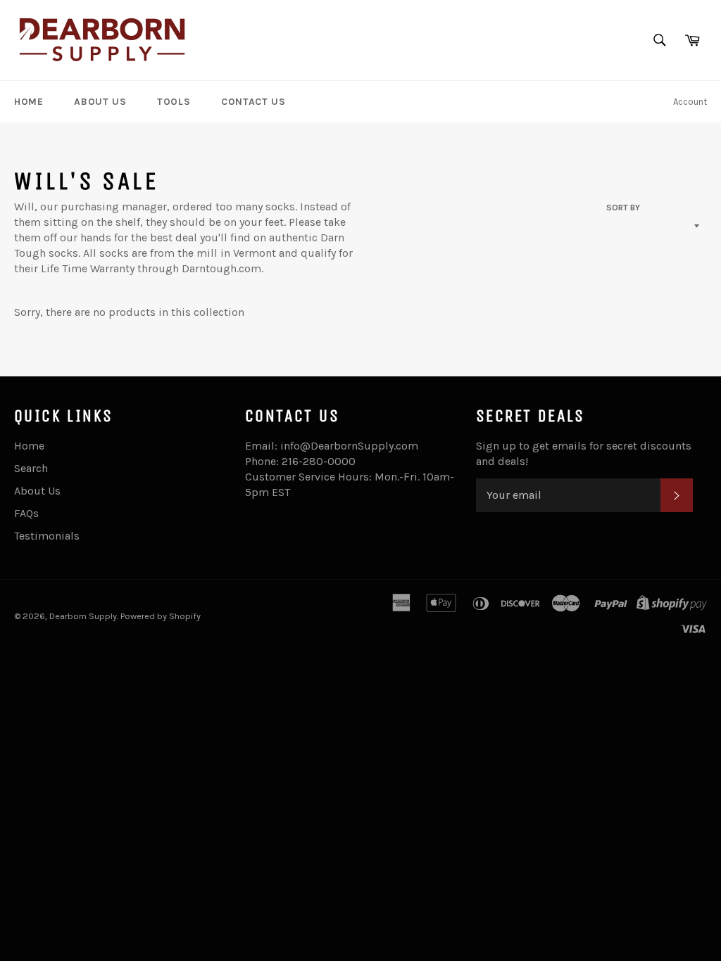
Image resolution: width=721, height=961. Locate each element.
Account (690, 101)
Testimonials (47, 535)
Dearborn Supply (83, 616)
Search (31, 468)
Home (29, 445)
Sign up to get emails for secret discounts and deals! (583, 453)
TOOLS (173, 102)
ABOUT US (100, 102)
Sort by (623, 207)
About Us (37, 490)
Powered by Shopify (160, 616)
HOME (28, 102)
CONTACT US (253, 102)
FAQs (26, 513)
